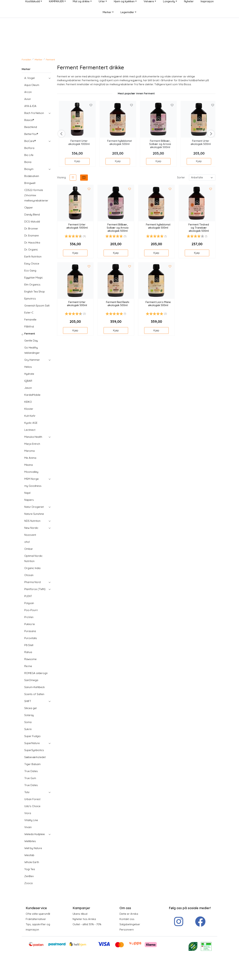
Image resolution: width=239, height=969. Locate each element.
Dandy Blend (32, 214)
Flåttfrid (29, 326)
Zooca (28, 883)
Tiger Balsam (32, 764)
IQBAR (28, 380)
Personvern (127, 929)
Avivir (27, 99)
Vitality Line (31, 820)
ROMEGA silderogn (36, 673)
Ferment (29, 333)
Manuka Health (33, 436)
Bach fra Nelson (34, 113)
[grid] (84, 178)
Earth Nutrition (32, 256)
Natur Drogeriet (34, 506)
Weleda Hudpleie (34, 834)
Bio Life (28, 155)
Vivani (27, 827)
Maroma (29, 450)
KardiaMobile (32, 394)
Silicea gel (30, 708)
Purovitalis (30, 638)
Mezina (28, 464)
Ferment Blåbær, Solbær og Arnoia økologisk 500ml (160, 144)
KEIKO (28, 401)
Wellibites (30, 841)
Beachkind (30, 127)
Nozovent (30, 534)
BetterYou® (31, 134)
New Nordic (31, 527)
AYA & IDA (30, 106)
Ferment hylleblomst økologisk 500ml (119, 142)
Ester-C (28, 312)
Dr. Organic (31, 249)
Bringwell (29, 183)
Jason (28, 387)
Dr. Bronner (31, 228)
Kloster (28, 408)
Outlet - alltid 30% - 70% (87, 924)
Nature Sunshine (34, 513)
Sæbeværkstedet (35, 757)
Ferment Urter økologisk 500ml (201, 142)
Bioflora (29, 148)
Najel (27, 492)
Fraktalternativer (36, 919)
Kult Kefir (30, 415)
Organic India (32, 568)
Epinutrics (30, 298)
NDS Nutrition (32, 520)
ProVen (28, 617)
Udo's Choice (32, 806)
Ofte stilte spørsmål (38, 913)
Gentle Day (31, 340)
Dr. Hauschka (32, 242)
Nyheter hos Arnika (84, 919)
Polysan (29, 603)
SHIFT (27, 701)
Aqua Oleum (31, 85)
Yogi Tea (29, 869)
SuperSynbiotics (34, 750)
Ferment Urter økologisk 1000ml (79, 142)
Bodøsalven (31, 176)
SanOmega (31, 680)
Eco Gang (30, 270)
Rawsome (30, 659)
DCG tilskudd (32, 221)
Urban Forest (32, 799)
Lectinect (29, 429)
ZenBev (29, 876)
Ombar (28, 548)
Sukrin (28, 729)
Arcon (28, 92)
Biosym (28, 169)
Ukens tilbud (80, 913)
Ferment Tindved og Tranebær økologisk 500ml (198, 227)
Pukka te (29, 624)
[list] (73, 178)
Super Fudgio (32, 736)
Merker (107, 12)
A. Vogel (29, 78)
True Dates (31, 771)
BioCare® (30, 141)
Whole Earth (31, 862)
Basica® (29, 120)
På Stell (28, 645)
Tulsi (26, 792)
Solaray (29, 715)
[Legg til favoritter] (91, 105)
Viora (27, 813)
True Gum (30, 778)
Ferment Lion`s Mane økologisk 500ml (158, 304)
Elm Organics (32, 284)
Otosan (28, 575)
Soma (27, 722)
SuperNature (32, 743)
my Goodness (32, 485)
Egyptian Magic (33, 277)
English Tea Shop (34, 291)
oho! (27, 541)
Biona (27, 162)
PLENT (28, 596)
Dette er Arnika (129, 913)
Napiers (29, 499)
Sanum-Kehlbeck (34, 687)
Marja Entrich (32, 443)
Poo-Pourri (31, 610)
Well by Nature (33, 848)
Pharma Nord (32, 582)
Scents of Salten (34, 694)
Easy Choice (31, 263)
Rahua (28, 652)
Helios (28, 366)
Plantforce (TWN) (34, 589)
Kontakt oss (127, 919)
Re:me (28, 666)
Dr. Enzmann (31, 235)
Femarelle (30, 319)
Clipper (28, 207)
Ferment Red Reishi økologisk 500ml (117, 304)
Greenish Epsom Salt (37, 305)
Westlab (29, 855)
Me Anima (30, 457)
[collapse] (49, 78)
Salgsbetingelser (130, 924)
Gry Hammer (32, 359)
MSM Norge (31, 478)
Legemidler (127, 12)
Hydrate (29, 373)
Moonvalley (31, 471)
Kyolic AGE (30, 422)
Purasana (30, 631)
